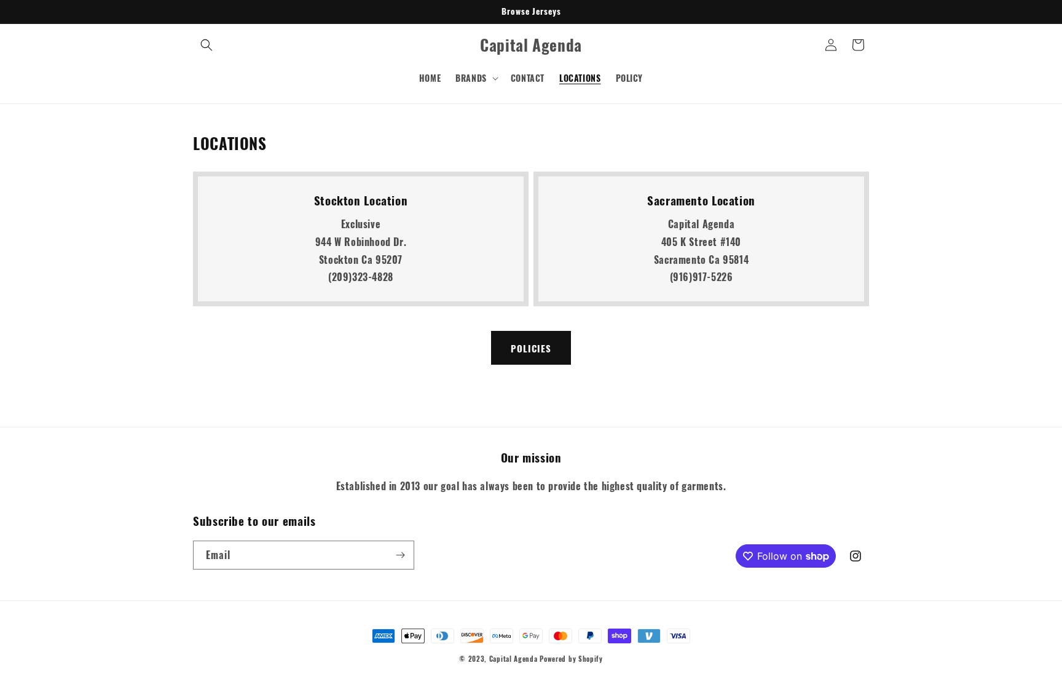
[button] (206, 44)
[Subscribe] (400, 555)
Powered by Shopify (571, 659)
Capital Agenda (513, 659)
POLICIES (531, 348)
